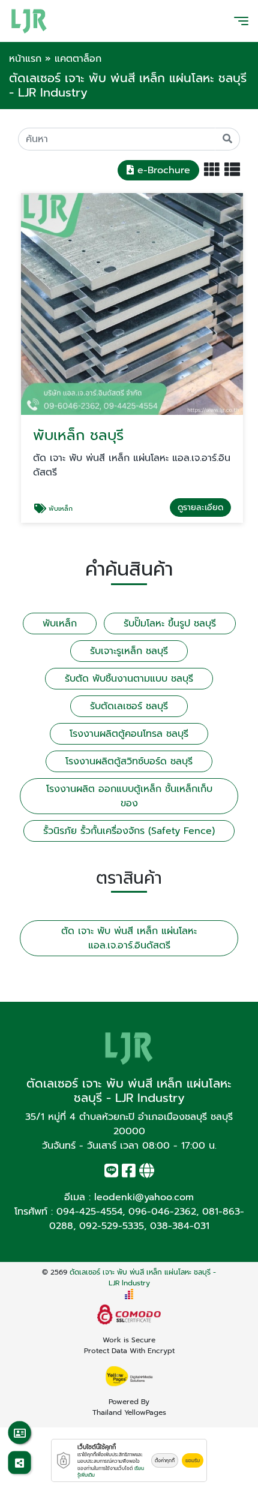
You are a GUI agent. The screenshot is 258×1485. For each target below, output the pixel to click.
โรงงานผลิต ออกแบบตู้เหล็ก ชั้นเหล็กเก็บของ (129, 796)
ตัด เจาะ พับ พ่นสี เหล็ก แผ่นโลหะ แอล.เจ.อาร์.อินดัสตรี (129, 938)
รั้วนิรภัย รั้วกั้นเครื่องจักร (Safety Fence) (129, 831)
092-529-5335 (111, 1226)
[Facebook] (129, 1173)
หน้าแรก (25, 59)
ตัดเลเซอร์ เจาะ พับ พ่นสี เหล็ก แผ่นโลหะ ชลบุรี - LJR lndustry (143, 1277)
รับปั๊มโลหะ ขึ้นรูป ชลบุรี (170, 623)
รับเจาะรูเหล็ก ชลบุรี (129, 651)
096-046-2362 (162, 1211)
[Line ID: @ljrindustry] (111, 1173)
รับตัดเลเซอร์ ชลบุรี (129, 706)
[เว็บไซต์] (146, 1173)
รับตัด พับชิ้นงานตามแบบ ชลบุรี (129, 678)
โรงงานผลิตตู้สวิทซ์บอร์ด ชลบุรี (129, 761)
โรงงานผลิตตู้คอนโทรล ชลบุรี (129, 734)
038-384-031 (179, 1226)
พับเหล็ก (60, 623)
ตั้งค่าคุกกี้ (165, 1460)
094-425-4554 (89, 1211)
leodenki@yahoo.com (144, 1197)
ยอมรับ (192, 1460)
